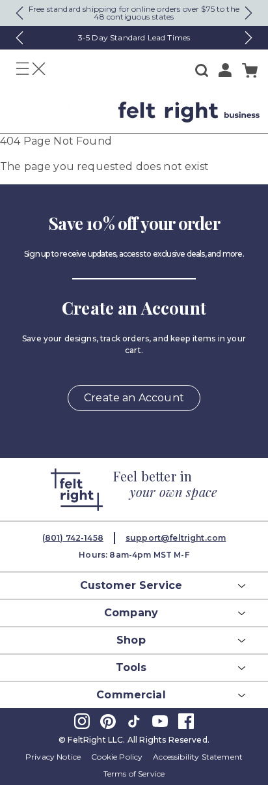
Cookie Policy (116, 757)
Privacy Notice (53, 757)
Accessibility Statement (198, 757)
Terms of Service (134, 773)
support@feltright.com (176, 538)
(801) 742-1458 (72, 538)
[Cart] (250, 70)
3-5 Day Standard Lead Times (134, 37)
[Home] (57, 112)
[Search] (201, 70)
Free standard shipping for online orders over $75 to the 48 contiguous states (134, 12)
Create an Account (134, 398)
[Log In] (225, 70)
